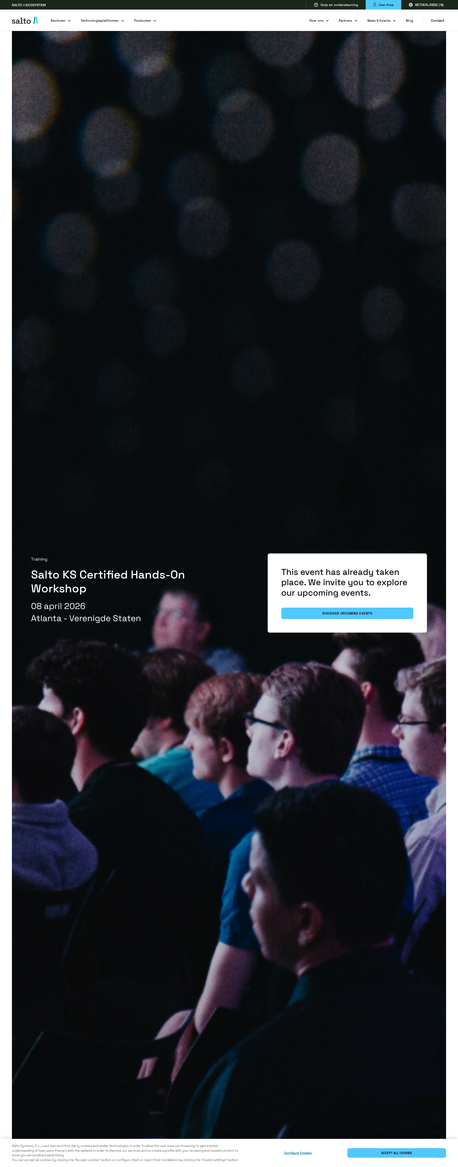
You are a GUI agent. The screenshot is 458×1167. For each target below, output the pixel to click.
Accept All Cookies (396, 1153)
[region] (229, 1153)
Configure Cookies (298, 1153)
